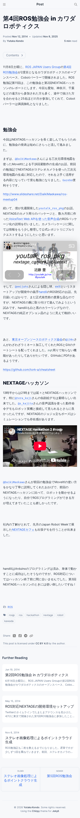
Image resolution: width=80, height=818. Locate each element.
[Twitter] (14, 636)
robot (60, 615)
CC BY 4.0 (42, 643)
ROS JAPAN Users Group (42, 67)
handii (43, 292)
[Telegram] (26, 636)
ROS (10, 606)
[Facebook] (20, 636)
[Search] (75, 4)
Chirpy (36, 811)
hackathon (33, 615)
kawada (9, 621)
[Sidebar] (4, 4)
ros (21, 615)
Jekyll (55, 811)
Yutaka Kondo (15, 40)
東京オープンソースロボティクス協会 (37, 339)
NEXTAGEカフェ (23, 529)
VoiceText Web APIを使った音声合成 (34, 219)
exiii (58, 286)
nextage (48, 615)
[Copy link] (31, 636)
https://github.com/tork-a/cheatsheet (29, 369)
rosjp (12, 615)
